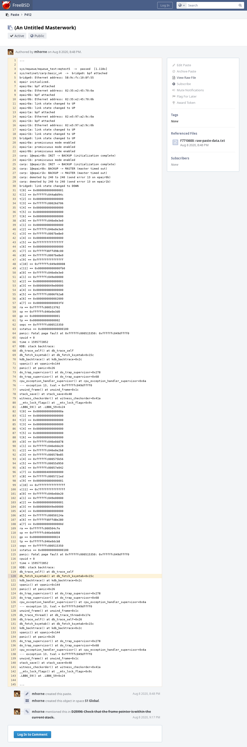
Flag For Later (187, 96)
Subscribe (184, 84)
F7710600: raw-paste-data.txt (202, 140)
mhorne (40, 52)
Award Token (186, 102)
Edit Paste (184, 65)
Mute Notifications (190, 90)
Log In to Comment (32, 734)
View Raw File (186, 77)
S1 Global (92, 701)
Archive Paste (186, 71)
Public (39, 35)
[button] (165, 5)
